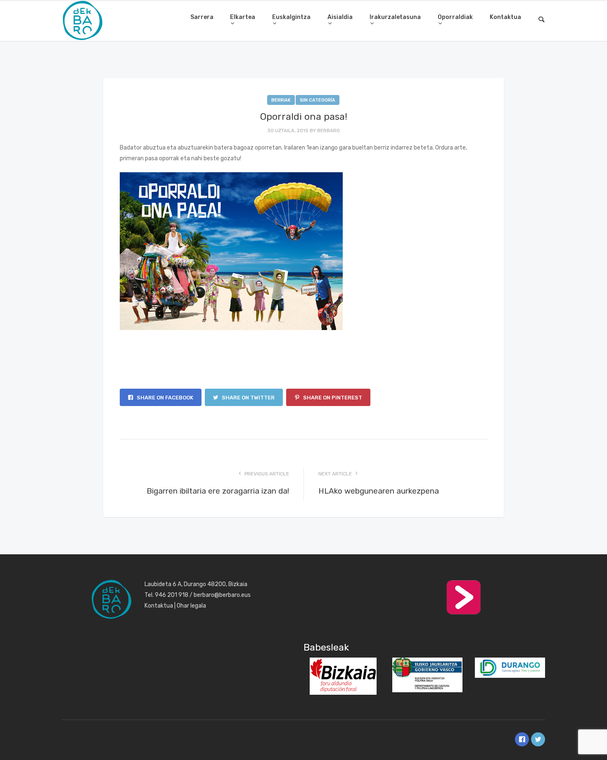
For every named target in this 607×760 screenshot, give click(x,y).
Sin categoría (317, 100)
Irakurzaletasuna (395, 17)
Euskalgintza (291, 17)
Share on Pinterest (332, 397)
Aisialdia (340, 17)
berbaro (328, 130)
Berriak (281, 100)
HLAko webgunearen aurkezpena (378, 491)
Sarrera (201, 17)
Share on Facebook (164, 397)
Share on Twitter (248, 397)
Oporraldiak (455, 17)
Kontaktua (505, 17)
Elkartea (242, 17)
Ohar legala (191, 605)
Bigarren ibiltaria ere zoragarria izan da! (218, 491)
